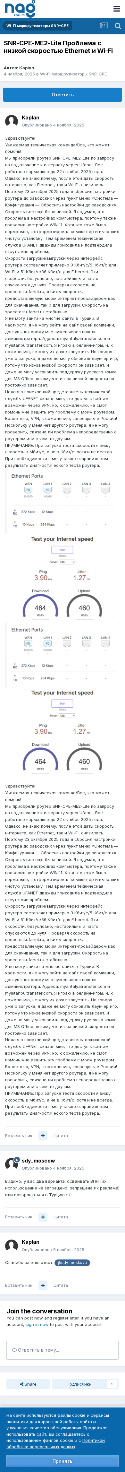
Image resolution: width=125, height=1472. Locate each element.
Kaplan (26, 67)
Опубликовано (53, 124)
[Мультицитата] (42, 1135)
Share (30, 1384)
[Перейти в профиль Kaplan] (11, 121)
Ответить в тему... (38, 1350)
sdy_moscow (38, 1160)
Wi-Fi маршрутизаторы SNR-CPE (73, 73)
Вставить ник (18, 1135)
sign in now (37, 1324)
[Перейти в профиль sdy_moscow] (11, 1164)
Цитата (61, 1135)
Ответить (63, 94)
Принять (62, 1461)
